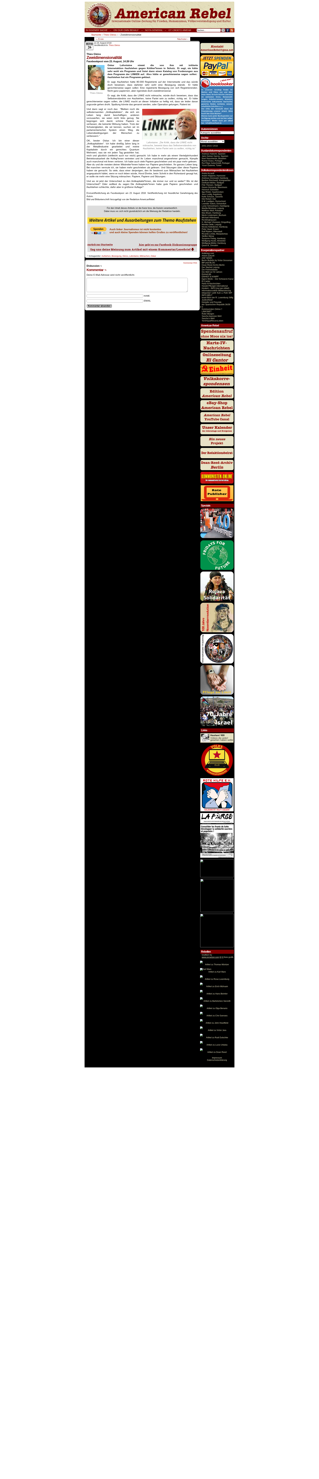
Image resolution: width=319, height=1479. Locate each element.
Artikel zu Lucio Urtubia (217, 1045)
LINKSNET (207, 311)
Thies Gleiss (114, 45)
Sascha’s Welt (208, 318)
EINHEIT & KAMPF (210, 276)
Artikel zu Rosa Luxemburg (217, 979)
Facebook (228, 30)
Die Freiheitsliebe (210, 270)
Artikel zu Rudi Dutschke (217, 1037)
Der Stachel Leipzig (210, 267)
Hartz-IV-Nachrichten (211, 283)
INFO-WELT (207, 295)
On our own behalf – (128, 30)
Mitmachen (145, 256)
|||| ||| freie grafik (217, 957)
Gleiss (125, 256)
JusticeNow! (207, 300)
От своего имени (179, 30)
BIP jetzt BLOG (208, 263)
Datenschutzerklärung (217, 1060)
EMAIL (147, 300)
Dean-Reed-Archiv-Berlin (213, 265)
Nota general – (155, 30)
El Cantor (206, 281)
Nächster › (182, 39)
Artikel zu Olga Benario (217, 1008)
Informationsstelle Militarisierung (216, 290)
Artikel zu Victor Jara (217, 1030)
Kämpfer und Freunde (211, 302)
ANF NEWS (207, 258)
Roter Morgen (208, 314)
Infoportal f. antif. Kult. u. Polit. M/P (217, 293)
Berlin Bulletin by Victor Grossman (217, 260)
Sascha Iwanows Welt (211, 316)
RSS (232, 30)
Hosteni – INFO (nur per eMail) (215, 288)
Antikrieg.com (208, 253)
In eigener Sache (96, 30)
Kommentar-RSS (190, 263)
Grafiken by (207, 955)
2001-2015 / (207, 146)
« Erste (100, 39)
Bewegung (116, 256)
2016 (215, 146)
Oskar (153, 256)
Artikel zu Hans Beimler (217, 994)
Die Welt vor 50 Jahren (212, 272)
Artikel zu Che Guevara (217, 1015)
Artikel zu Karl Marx (217, 972)
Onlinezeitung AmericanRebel (159, 15)
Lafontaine (134, 256)
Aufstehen (106, 256)
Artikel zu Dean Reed (217, 1052)
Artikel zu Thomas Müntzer (217, 964)
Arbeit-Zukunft (208, 256)
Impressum (217, 1058)
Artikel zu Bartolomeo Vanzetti (217, 1001)
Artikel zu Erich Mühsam (217, 986)
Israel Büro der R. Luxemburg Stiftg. (218, 297)
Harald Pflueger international (215, 286)
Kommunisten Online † (212, 309)
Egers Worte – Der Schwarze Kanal (218, 279)
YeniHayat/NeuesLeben (212, 321)
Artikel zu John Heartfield (217, 1023)
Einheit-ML (207, 274)
